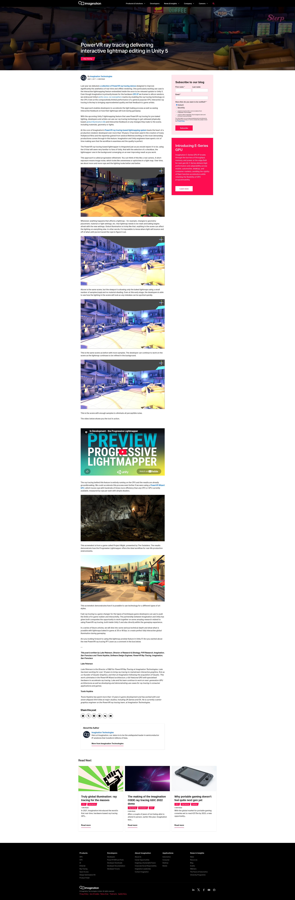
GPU (83, 804)
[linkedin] (193, 890)
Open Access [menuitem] (84, 872)
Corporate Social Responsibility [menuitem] (145, 866)
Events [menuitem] (192, 866)
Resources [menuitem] (193, 860)
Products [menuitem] (84, 853)
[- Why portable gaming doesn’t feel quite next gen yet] (194, 778)
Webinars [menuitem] (193, 869)
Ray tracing (88, 59)
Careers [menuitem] (202, 3)
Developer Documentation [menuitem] (116, 866)
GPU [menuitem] (81, 857)
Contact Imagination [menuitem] (142, 872)
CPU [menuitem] (81, 860)
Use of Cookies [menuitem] (94, 894)
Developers (143, 808)
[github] (214, 890)
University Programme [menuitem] (197, 875)
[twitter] (198, 890)
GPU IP (136, 94)
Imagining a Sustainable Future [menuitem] (145, 863)
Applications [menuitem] (167, 853)
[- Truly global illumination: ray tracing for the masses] (100, 778)
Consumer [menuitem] (166, 860)
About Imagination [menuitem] (143, 853)
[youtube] (209, 890)
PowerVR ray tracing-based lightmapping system (126, 130)
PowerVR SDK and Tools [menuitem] (115, 860)
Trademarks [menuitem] (113, 894)
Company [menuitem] (188, 3)
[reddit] (100, 715)
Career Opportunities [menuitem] (142, 860)
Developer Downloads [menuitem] (114, 863)
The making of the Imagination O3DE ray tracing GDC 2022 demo (147, 800)
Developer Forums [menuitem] (113, 869)
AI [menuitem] (80, 863)
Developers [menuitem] (154, 3)
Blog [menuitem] (191, 863)
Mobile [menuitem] (164, 866)
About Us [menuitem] (138, 857)
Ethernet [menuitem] (82, 866)
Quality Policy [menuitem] (122, 894)
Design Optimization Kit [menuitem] (88, 875)
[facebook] (94, 715)
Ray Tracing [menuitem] (83, 869)
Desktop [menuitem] (165, 863)
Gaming (194, 804)
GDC (151, 808)
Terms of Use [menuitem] (104, 894)
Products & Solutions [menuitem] (134, 3)
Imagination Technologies (101, 76)
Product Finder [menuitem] (85, 878)
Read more (86, 825)
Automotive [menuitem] (166, 857)
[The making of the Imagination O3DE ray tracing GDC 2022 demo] (147, 778)
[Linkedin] (83, 715)
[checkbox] (191, 106)
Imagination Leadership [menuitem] (143, 869)
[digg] (105, 715)
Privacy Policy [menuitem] (84, 894)
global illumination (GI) (95, 122)
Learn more (184, 189)
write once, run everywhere (110, 97)
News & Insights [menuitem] (170, 3)
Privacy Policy (181, 121)
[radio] (191, 105)
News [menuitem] (192, 857)
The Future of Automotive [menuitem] (199, 872)
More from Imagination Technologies (108, 744)
